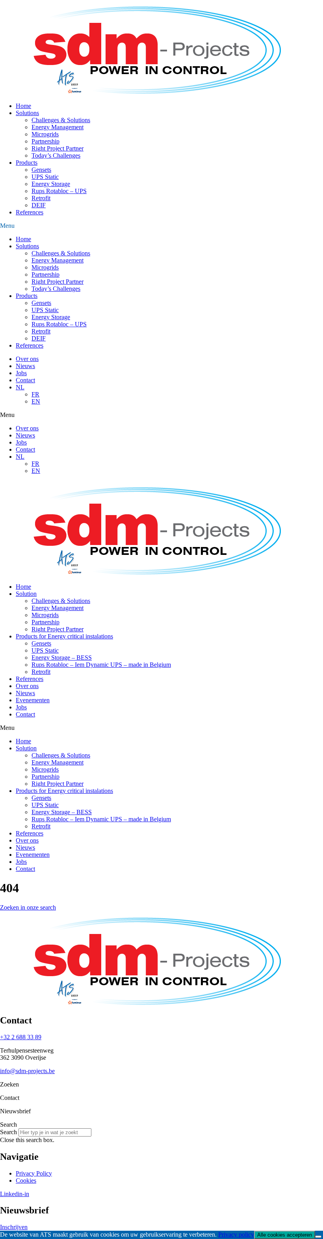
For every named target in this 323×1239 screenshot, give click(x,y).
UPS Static (45, 176)
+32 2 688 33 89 (20, 1037)
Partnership (45, 141)
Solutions (27, 113)
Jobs (21, 373)
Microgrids (45, 134)
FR (35, 394)
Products (26, 162)
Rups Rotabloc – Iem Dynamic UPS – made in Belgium (101, 664)
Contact (25, 380)
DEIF (39, 205)
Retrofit (41, 198)
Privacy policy (236, 1234)
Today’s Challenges (56, 155)
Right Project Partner (58, 148)
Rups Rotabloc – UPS (59, 191)
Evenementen (33, 700)
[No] (318, 1236)
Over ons (27, 358)
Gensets (41, 169)
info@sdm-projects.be (27, 1071)
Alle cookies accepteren (284, 1235)
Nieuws (25, 366)
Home (23, 105)
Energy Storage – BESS (62, 657)
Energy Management (58, 127)
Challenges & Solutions (61, 120)
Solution (26, 593)
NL (20, 387)
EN (36, 401)
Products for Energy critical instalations (64, 636)
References (29, 212)
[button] (161, 225)
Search (8, 1132)
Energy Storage (51, 183)
